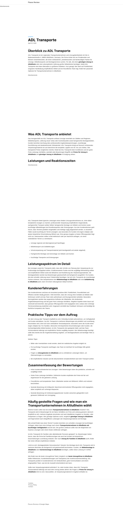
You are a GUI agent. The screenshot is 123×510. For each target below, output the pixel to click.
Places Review (33, 2)
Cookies (30, 483)
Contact (30, 486)
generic (30, 36)
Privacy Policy (32, 485)
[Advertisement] (61, 20)
